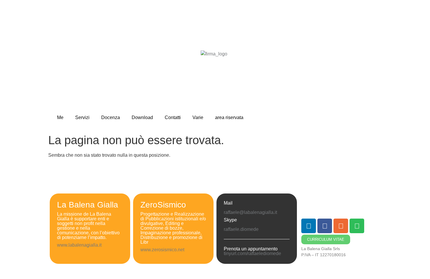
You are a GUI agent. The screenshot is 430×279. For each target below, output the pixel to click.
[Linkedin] (308, 226)
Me (60, 117)
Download (142, 117)
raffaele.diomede (241, 229)
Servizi (82, 117)
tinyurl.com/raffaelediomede (252, 253)
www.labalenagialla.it (79, 245)
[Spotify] (357, 226)
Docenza (110, 117)
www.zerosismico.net (162, 249)
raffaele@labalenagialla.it (250, 212)
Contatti (173, 117)
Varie (197, 117)
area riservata (229, 117)
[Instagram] (340, 226)
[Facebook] (324, 226)
